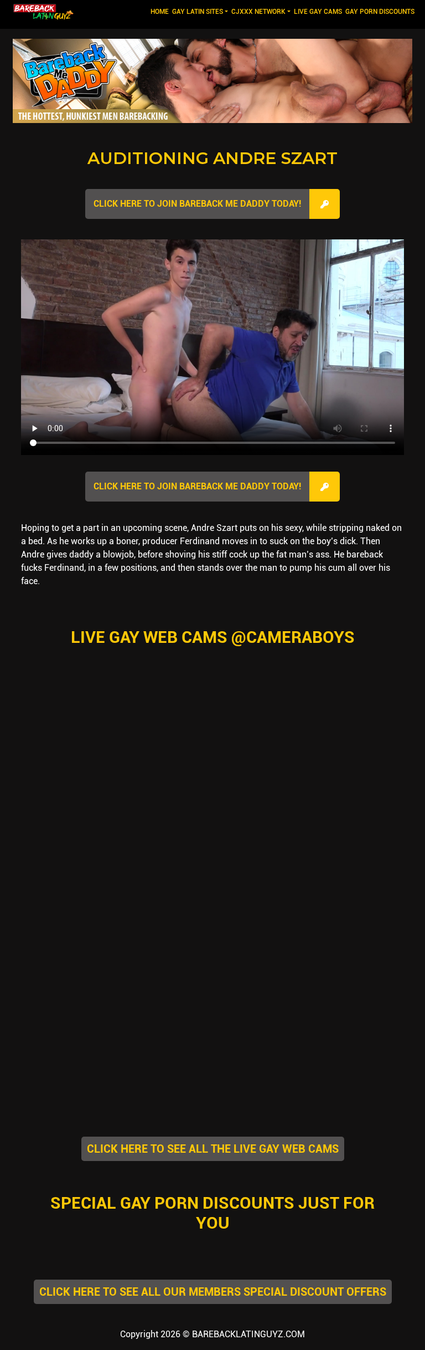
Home (160, 11)
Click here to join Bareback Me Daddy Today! (197, 203)
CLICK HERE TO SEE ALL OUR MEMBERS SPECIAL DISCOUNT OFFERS (212, 1291)
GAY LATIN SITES (197, 12)
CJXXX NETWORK (258, 12)
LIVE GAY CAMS (318, 12)
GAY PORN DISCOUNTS (379, 12)
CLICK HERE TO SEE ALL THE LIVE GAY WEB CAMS (213, 1148)
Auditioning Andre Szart (212, 158)
